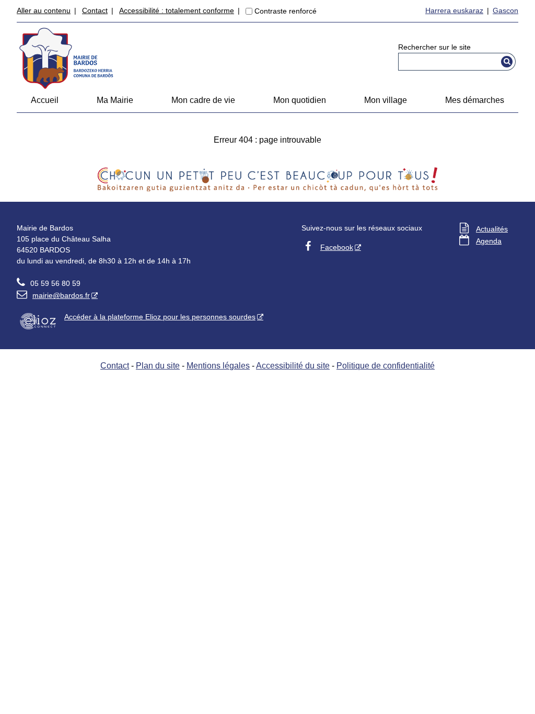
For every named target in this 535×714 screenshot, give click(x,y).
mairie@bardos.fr (53, 295)
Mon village (385, 100)
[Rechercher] (507, 62)
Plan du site (158, 365)
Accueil (45, 100)
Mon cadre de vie (203, 100)
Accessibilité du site (293, 365)
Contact (95, 10)
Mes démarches (474, 100)
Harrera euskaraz (454, 10)
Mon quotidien (299, 100)
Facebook (336, 247)
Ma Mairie (115, 100)
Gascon (505, 10)
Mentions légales (218, 365)
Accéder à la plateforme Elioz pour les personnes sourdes (159, 317)
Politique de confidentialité (385, 365)
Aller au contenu (44, 10)
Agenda (489, 241)
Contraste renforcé (285, 11)
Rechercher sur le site (434, 47)
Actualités (492, 229)
